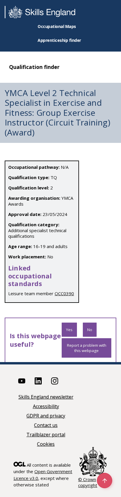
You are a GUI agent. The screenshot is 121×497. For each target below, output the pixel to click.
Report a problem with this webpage (86, 348)
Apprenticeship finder (59, 40)
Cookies (46, 444)
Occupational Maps (57, 26)
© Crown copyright (87, 482)
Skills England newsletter (46, 397)
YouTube (22, 381)
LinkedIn (38, 381)
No (89, 329)
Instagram (54, 381)
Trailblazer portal (45, 435)
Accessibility (46, 407)
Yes (69, 329)
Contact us (46, 425)
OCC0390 (64, 293)
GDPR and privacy (45, 416)
